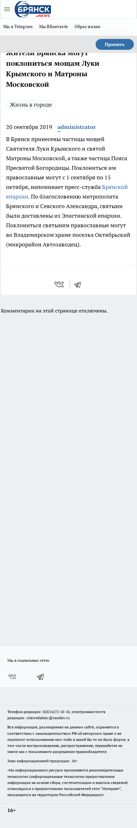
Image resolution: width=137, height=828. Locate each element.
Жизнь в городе (31, 104)
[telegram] (79, 284)
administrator (76, 127)
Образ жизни (88, 26)
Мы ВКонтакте (53, 26)
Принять (115, 44)
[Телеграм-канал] (41, 676)
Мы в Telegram (18, 26)
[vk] (59, 284)
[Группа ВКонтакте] (12, 676)
